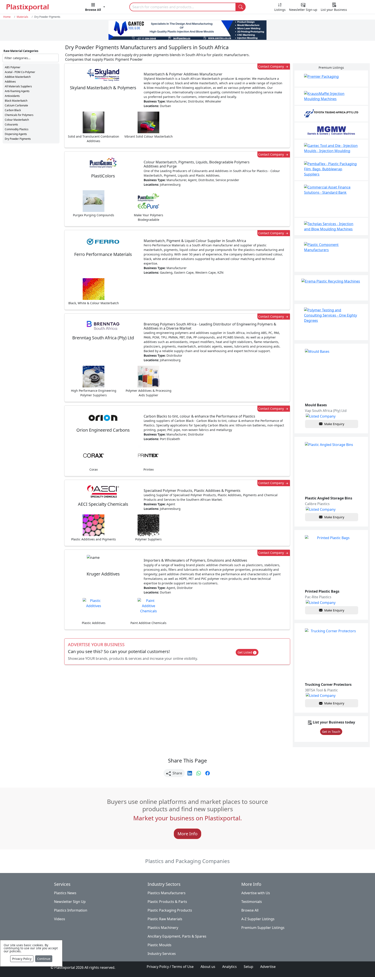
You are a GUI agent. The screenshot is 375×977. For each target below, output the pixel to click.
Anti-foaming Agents (17, 91)
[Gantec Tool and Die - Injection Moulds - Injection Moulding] (331, 148)
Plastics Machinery (163, 927)
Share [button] (177, 773)
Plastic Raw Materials (165, 919)
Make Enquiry (334, 424)
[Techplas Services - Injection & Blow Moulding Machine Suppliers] (331, 226)
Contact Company (271, 66)
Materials (22, 16)
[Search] (241, 7)
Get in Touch (331, 732)
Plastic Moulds (159, 945)
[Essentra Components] (331, 255)
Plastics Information (70, 910)
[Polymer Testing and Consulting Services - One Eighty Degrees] (331, 322)
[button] (95, 8)
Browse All (249, 910)
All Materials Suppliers (18, 86)
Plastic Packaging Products (170, 910)
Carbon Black (13, 110)
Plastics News (65, 893)
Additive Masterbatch (18, 77)
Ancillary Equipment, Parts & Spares (177, 936)
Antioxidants (12, 96)
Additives (10, 81)
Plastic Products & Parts (167, 901)
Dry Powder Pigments (18, 139)
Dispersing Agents (16, 134)
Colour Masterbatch (17, 120)
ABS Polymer (12, 67)
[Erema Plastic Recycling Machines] (331, 288)
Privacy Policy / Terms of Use (170, 966)
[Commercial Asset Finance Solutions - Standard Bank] (331, 199)
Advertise (268, 966)
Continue (43, 959)
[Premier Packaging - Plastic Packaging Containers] (331, 78)
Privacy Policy (21, 959)
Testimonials (251, 901)
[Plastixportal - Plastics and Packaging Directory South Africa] (33, 7)
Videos (59, 919)
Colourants (11, 124)
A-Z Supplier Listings (258, 919)
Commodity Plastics (16, 129)
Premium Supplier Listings (263, 927)
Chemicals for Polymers (19, 115)
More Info (187, 834)
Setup (248, 966)
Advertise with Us (255, 893)
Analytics (229, 966)
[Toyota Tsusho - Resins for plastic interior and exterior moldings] (331, 113)
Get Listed (245, 652)
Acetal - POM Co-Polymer (20, 72)
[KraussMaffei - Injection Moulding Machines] (331, 96)
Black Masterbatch (16, 100)
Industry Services (162, 953)
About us (208, 966)
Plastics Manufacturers (167, 893)
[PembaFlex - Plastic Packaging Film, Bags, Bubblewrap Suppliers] (331, 169)
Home (7, 16)
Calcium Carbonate (16, 105)
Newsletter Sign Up (70, 901)
